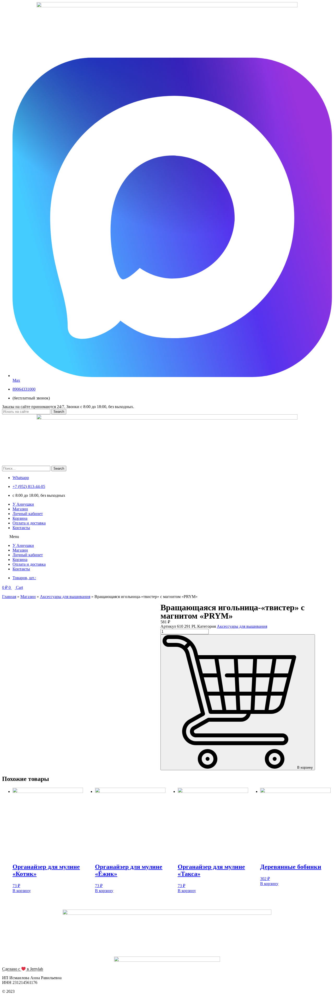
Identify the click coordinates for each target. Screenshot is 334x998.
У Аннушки (23, 504)
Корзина (20, 518)
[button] (167, 536)
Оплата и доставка (29, 523)
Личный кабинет (28, 513)
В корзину (22, 890)
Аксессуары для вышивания (65, 596)
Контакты (21, 527)
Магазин (20, 509)
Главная (9, 596)
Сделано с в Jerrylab (22, 969)
